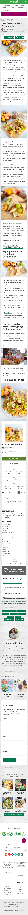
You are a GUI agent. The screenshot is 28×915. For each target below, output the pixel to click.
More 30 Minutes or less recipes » (14, 814)
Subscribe (13, 14)
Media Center (7, 892)
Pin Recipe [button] (15, 463)
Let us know (13, 571)
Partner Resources (20, 868)
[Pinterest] (9, 854)
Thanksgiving (9, 619)
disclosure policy (23, 34)
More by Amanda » (14, 669)
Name (5, 736)
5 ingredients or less (9, 611)
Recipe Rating (6, 714)
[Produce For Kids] (10, 834)
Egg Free (13, 613)
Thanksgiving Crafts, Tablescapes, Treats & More (13, 246)
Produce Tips (20, 893)
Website (5, 751)
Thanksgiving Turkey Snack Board (12, 583)
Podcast (20, 889)
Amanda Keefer (9, 29)
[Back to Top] (24, 840)
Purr (23, 910)
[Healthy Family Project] (3, 834)
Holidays (22, 613)
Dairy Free (21, 611)
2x (21, 492)
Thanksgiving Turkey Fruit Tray (11, 593)
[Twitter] (16, 854)
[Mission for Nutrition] (18, 834)
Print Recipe (20, 37)
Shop (20, 891)
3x (24, 492)
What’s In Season (20, 871)
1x (19, 492)
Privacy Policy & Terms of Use (13, 906)
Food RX (7, 872)
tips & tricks (6, 240)
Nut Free (10, 616)
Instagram (20, 873)
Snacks (18, 616)
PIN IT (20, 380)
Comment (6, 718)
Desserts (13, 19)
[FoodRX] (25, 834)
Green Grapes (8, 313)
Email (5, 744)
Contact (11, 902)
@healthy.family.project (10, 601)
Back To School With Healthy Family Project (8, 869)
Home (2, 19)
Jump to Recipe (10, 37)
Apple (6, 288)
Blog (20, 887)
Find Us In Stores (7, 862)
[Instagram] (19, 854)
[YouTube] (6, 854)
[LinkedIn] (22, 854)
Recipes (7, 19)
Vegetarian (19, 619)
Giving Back (7, 888)
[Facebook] (12, 854)
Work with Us (7, 890)
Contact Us (8, 894)
